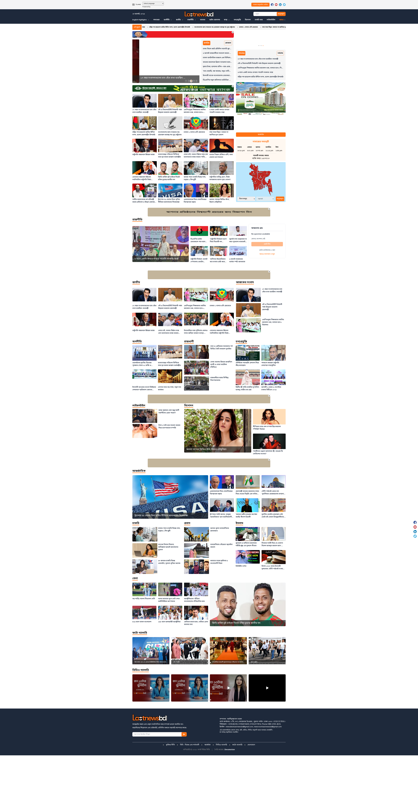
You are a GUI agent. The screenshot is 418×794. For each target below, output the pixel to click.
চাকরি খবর (259, 20)
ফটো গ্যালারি (139, 633)
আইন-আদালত (214, 20)
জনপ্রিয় (206, 43)
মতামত (202, 20)
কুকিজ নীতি (170, 745)
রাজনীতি (190, 20)
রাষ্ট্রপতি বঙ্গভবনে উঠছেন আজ (247, 27)
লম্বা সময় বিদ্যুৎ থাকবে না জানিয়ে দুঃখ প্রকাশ (218, 27)
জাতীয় (178, 20)
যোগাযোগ (251, 745)
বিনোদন (248, 20)
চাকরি (135, 523)
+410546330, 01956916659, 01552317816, (244, 724)
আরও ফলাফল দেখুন (267, 254)
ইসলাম (239, 523)
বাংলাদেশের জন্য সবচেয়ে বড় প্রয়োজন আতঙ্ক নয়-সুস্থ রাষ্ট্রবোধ (155, 27)
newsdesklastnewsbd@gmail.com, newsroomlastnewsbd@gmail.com (254, 727)
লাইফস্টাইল (271, 20)
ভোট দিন (267, 244)
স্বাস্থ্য (225, 20)
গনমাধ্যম (156, 20)
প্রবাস (187, 523)
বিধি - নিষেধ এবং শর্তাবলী (189, 745)
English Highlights (139, 20)
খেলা (135, 578)
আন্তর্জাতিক (139, 471)
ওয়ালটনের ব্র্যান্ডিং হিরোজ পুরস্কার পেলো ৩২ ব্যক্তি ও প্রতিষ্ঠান (281, 27)
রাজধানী (189, 341)
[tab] (186, 81)
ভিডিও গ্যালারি (140, 670)
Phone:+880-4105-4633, (271, 724)
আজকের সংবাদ (245, 282)
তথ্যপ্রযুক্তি (237, 20)
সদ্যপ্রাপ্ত (241, 53)
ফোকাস (228, 43)
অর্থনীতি (166, 20)
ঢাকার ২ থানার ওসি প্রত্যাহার (189, 27)
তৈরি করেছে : (224, 749)
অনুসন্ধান (281, 14)
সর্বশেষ (280, 53)
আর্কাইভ (261, 134)
